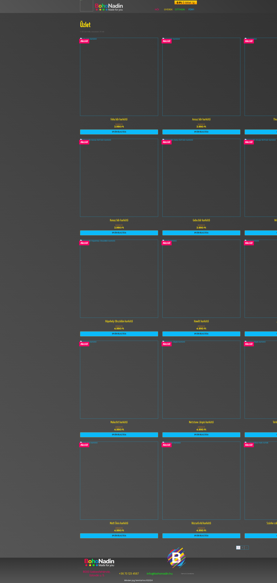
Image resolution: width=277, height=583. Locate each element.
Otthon (180, 9)
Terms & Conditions (187, 574)
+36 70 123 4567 (129, 573)
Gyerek (168, 9)
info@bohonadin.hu (160, 573)
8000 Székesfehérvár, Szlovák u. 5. (97, 573)
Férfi (191, 9)
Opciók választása (119, 132)
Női (157, 9)
